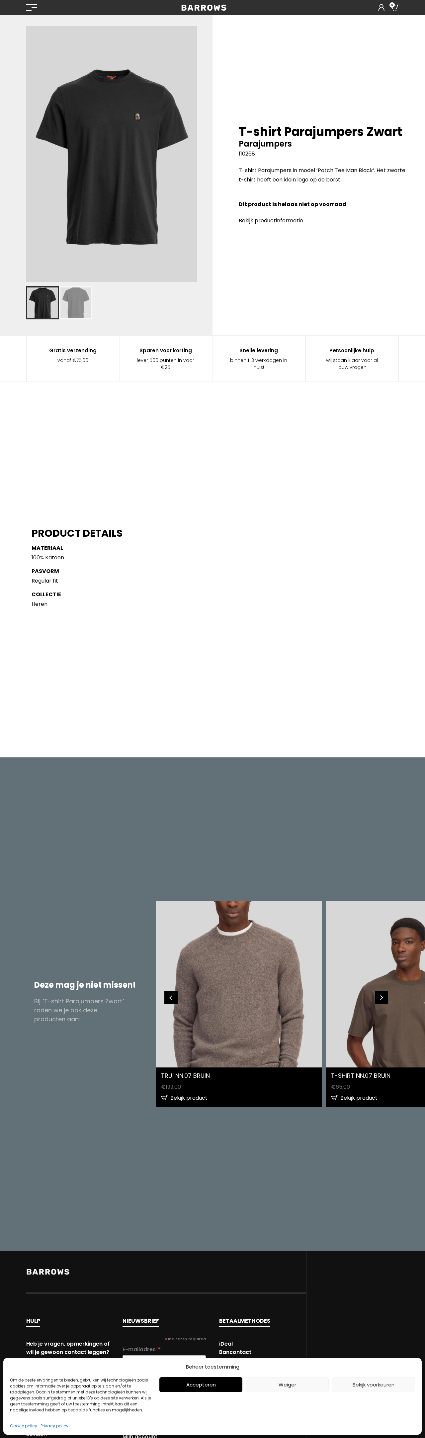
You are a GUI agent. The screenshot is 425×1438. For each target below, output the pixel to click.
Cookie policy (23, 1426)
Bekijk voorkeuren (373, 1384)
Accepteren (201, 1384)
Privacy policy (54, 1426)
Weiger (287, 1384)
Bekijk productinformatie (271, 220)
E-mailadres (142, 1349)
